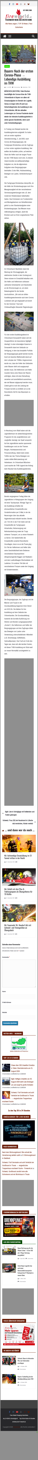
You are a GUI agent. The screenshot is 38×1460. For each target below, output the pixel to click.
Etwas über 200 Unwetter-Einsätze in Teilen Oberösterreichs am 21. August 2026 (23, 1068)
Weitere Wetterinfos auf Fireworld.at (19, 1051)
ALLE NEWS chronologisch (10, 1418)
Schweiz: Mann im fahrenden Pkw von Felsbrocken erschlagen (26, 1360)
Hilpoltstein (25, 87)
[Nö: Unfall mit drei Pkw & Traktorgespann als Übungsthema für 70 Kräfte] (19, 870)
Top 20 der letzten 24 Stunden (27, 1418)
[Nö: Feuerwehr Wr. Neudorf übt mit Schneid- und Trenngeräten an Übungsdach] (19, 906)
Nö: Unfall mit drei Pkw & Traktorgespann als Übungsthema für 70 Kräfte (18, 891)
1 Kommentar (30, 1259)
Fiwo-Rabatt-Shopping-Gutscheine (19, 1415)
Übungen (7, 66)
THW (29, 87)
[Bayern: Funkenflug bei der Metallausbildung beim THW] (9, 1381)
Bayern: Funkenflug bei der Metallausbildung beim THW (25, 1377)
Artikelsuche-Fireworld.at (19, 1421)
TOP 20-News (23, 23)
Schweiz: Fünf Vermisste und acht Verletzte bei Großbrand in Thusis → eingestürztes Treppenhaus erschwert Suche (18, 1097)
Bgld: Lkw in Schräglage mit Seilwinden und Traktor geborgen (19, 813)
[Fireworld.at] (4, 36)
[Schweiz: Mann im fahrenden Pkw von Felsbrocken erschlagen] (9, 1364)
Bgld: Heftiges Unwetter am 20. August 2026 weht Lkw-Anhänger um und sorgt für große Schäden (22, 1082)
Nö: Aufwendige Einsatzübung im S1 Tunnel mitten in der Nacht (18, 857)
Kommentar (6, 957)
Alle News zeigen (11, 23)
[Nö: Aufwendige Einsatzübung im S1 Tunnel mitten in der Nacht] (19, 836)
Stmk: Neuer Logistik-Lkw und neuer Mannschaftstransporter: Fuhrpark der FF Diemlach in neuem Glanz (25, 1270)
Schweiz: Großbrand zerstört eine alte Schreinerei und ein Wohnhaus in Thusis (15, 1173)
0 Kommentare (17, 87)
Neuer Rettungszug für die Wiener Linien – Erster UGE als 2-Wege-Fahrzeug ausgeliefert (25, 1251)
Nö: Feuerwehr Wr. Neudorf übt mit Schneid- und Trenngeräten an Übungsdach (17, 928)
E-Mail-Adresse (6, 1002)
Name (4, 991)
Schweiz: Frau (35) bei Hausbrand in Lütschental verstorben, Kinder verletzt (18, 822)
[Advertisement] (19, 413)
